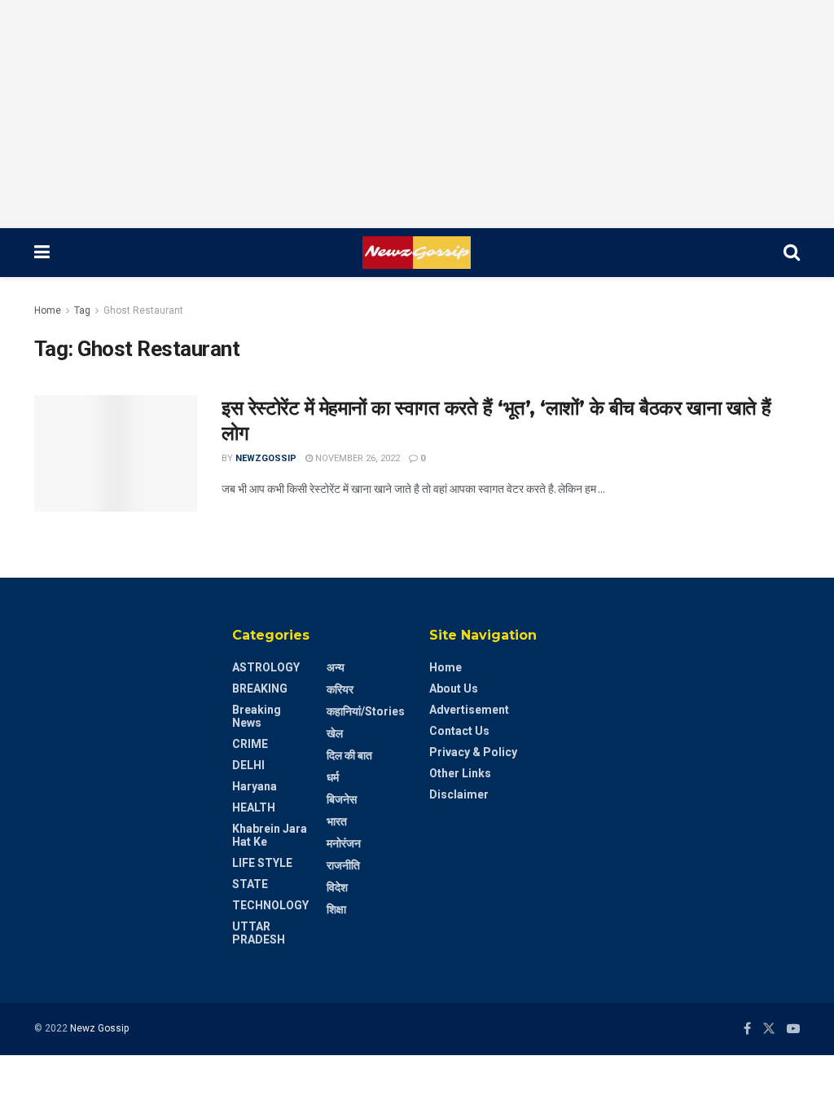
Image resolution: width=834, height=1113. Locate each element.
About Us (453, 688)
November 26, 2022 (356, 458)
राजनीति (343, 865)
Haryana (254, 786)
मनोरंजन (344, 843)
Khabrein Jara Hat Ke (269, 835)
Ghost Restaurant (143, 310)
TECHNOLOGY (270, 905)
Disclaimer (459, 794)
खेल (335, 733)
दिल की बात (349, 755)
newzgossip (265, 458)
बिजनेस (342, 799)
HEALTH (253, 807)
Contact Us (459, 730)
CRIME (250, 743)
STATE (250, 884)
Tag (82, 310)
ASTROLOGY (266, 667)
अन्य (336, 667)
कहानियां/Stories (366, 711)
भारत (337, 821)
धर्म (333, 777)
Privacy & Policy (473, 752)
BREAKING (260, 688)
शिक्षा (336, 909)
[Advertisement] (417, 114)
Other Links (460, 773)
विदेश (337, 887)
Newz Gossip (99, 1028)
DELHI (248, 765)
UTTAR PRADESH (258, 933)
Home (47, 310)
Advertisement (469, 709)
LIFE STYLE (262, 862)
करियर (340, 689)
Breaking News (256, 716)
